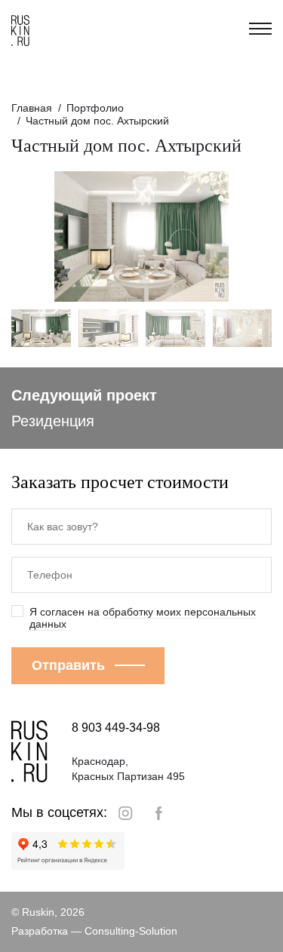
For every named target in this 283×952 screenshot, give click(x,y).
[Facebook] (158, 813)
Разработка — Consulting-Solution (94, 931)
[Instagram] (125, 813)
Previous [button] (50, 236)
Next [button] (233, 236)
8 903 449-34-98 (116, 727)
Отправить (68, 665)
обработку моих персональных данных (142, 618)
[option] (141, 236)
